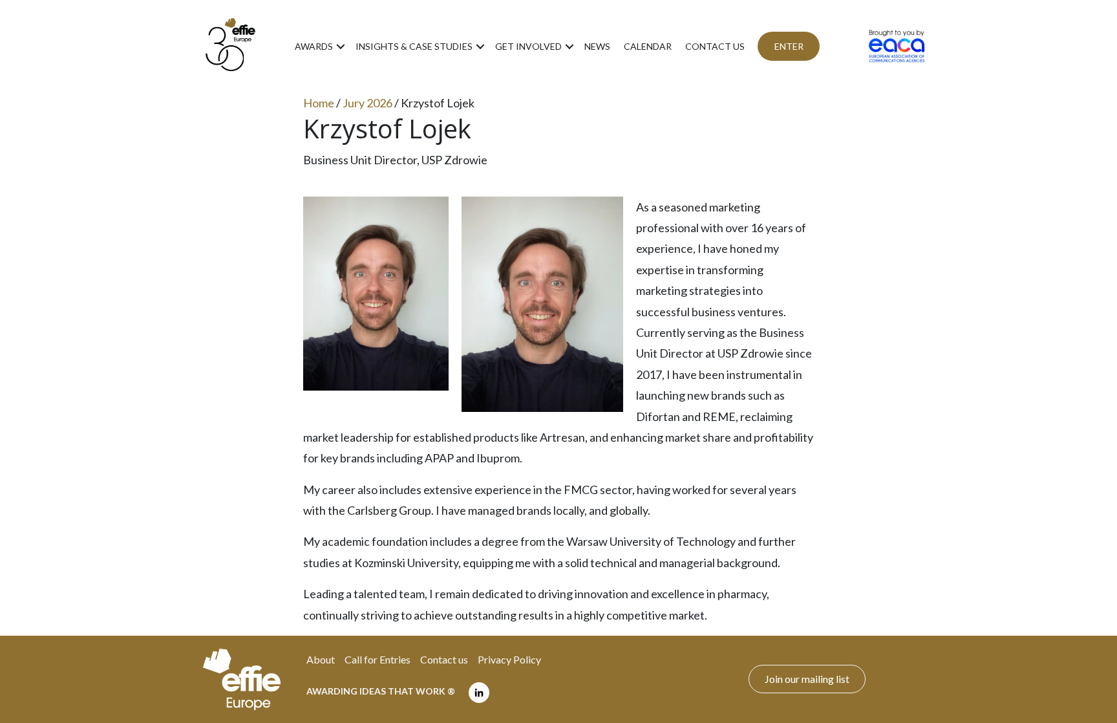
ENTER (788, 46)
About (320, 659)
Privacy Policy (509, 659)
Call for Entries (377, 659)
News (597, 46)
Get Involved (528, 46)
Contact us (715, 46)
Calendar (648, 46)
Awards (314, 46)
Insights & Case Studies (414, 46)
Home (318, 103)
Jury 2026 (367, 103)
